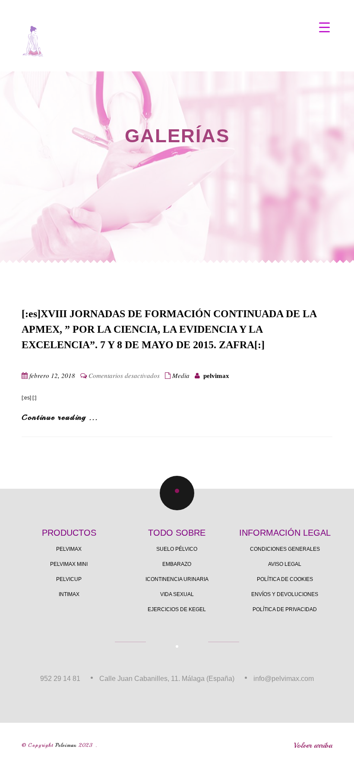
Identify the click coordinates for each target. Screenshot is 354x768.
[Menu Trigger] (324, 27)
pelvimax (216, 375)
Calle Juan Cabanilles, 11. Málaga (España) (166, 678)
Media (181, 375)
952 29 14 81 (60, 678)
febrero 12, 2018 (52, 375)
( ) (325, 39)
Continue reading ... (60, 417)
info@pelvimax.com (283, 678)
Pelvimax (65, 745)
